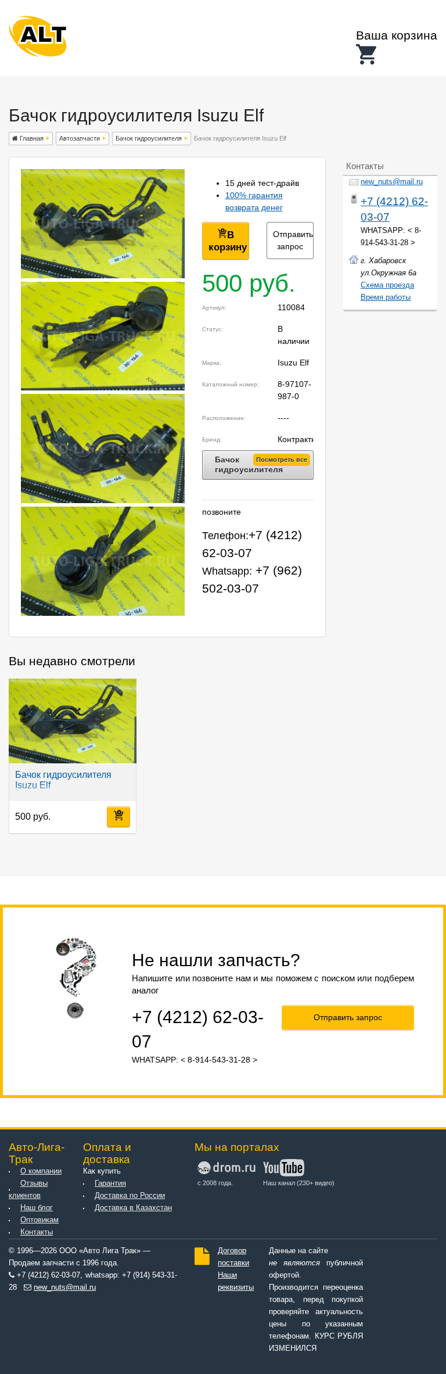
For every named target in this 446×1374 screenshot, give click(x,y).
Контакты (36, 1232)
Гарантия (110, 1183)
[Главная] (38, 38)
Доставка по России (130, 1196)
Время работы (386, 297)
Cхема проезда (387, 285)
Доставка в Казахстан (133, 1208)
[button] (396, 54)
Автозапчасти (79, 138)
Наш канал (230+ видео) (294, 1182)
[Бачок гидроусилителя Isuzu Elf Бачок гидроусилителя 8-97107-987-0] (103, 275)
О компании (41, 1171)
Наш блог (36, 1208)
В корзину (227, 241)
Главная (31, 138)
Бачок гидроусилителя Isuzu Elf (63, 780)
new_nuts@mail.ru (392, 182)
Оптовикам (39, 1220)
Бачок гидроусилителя (149, 138)
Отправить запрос (293, 240)
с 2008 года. (215, 1182)
